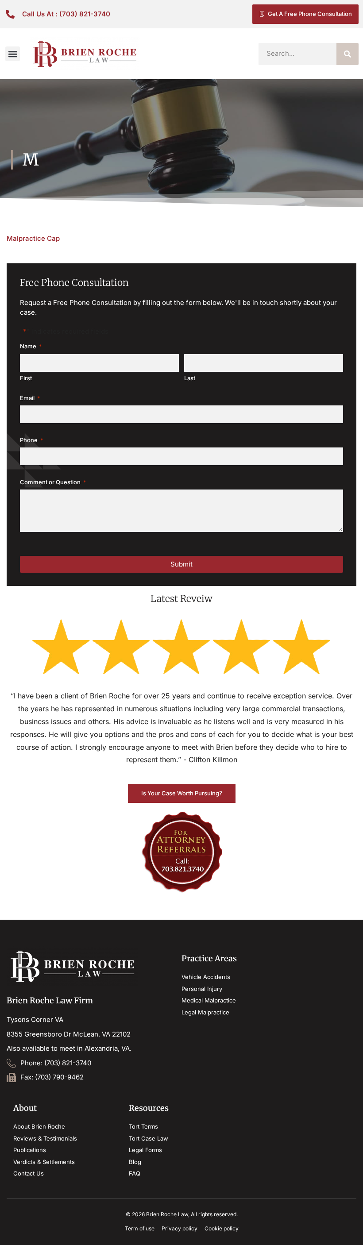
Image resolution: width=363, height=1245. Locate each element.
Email (30, 397)
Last (189, 378)
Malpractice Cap (33, 238)
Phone (31, 439)
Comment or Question (53, 482)
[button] (12, 53)
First (26, 378)
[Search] (347, 54)
